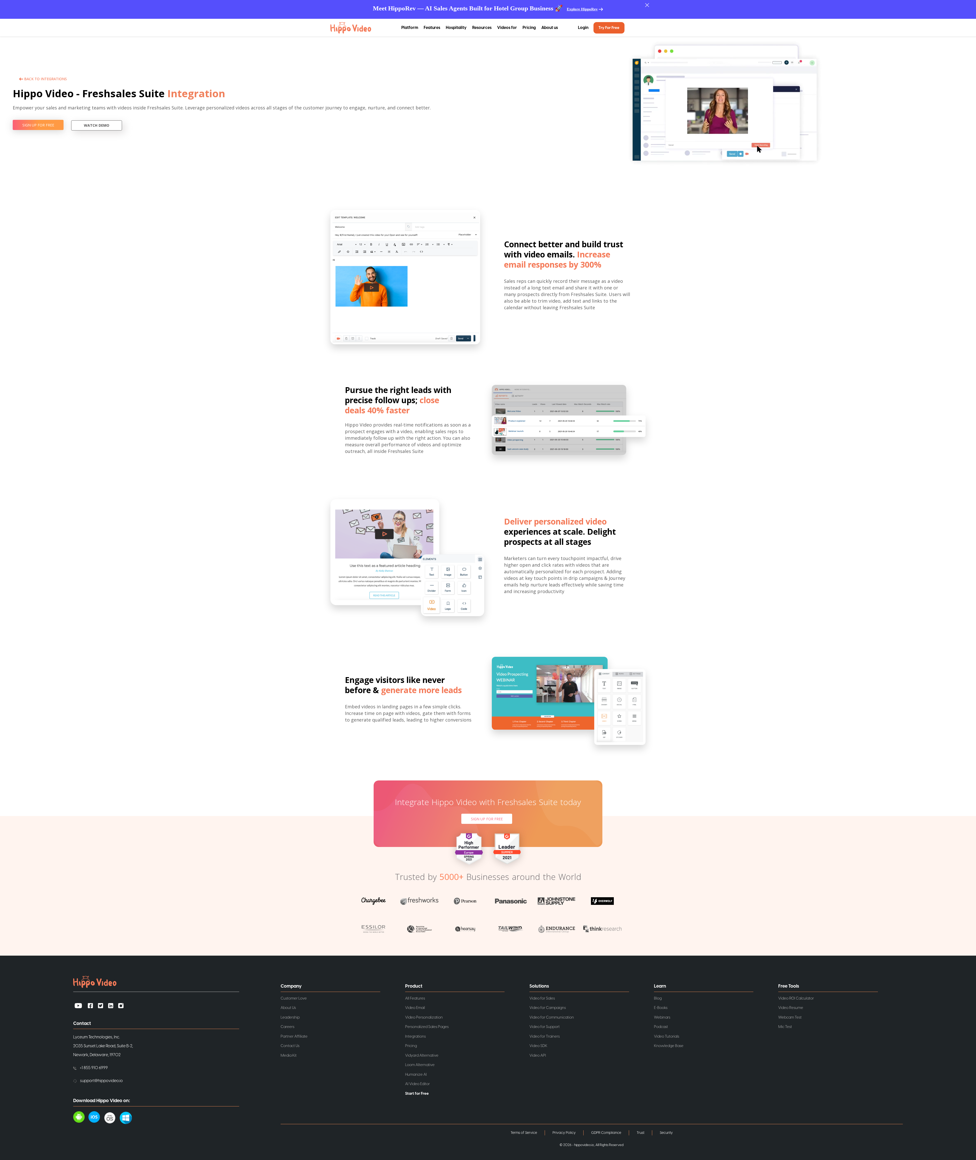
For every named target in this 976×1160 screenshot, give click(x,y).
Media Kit (289, 1055)
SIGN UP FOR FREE (38, 125)
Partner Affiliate (294, 1036)
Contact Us (290, 1046)
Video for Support (544, 1027)
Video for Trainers (544, 1036)
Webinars (662, 1017)
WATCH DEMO (97, 125)
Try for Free (609, 27)
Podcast (661, 1027)
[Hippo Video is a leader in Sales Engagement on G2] (507, 848)
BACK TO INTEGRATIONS (45, 79)
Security (666, 1132)
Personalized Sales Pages (427, 1027)
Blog (658, 998)
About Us (288, 1007)
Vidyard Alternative (421, 1055)
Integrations (415, 1036)
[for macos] (112, 1116)
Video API (537, 1055)
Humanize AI (416, 1074)
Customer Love (294, 998)
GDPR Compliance (606, 1132)
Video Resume (790, 1007)
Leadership (290, 1017)
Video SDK (538, 1046)
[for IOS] (96, 1116)
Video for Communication (551, 1017)
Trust (640, 1132)
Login (583, 27)
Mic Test (785, 1027)
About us (549, 27)
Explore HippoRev (582, 9)
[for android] (80, 1116)
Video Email (415, 1007)
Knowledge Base (668, 1046)
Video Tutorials (666, 1036)
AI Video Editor (417, 1084)
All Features (415, 998)
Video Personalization (424, 1017)
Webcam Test (790, 1017)
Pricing (529, 27)
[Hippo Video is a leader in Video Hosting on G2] (469, 848)
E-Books (660, 1007)
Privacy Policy (564, 1132)
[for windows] (128, 1116)
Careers (287, 1027)
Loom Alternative (420, 1065)
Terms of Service (524, 1132)
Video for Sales (542, 998)
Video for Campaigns (547, 1007)
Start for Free (417, 1093)
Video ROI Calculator (796, 998)
